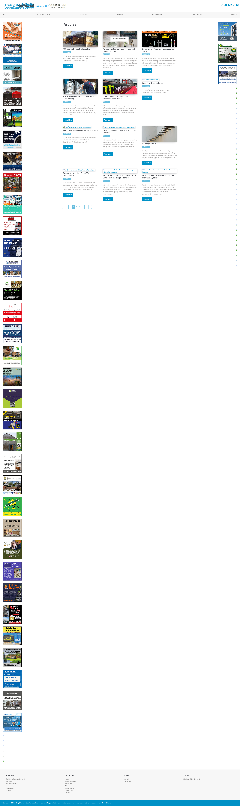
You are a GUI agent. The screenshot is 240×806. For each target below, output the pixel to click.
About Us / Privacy (43, 14)
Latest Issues (197, 14)
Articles (120, 14)
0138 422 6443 (195, 779)
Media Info (83, 14)
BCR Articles (67, 52)
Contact (234, 14)
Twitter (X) (127, 781)
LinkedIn (126, 779)
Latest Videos (157, 14)
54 (86, 207)
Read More (68, 66)
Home (5, 14)
